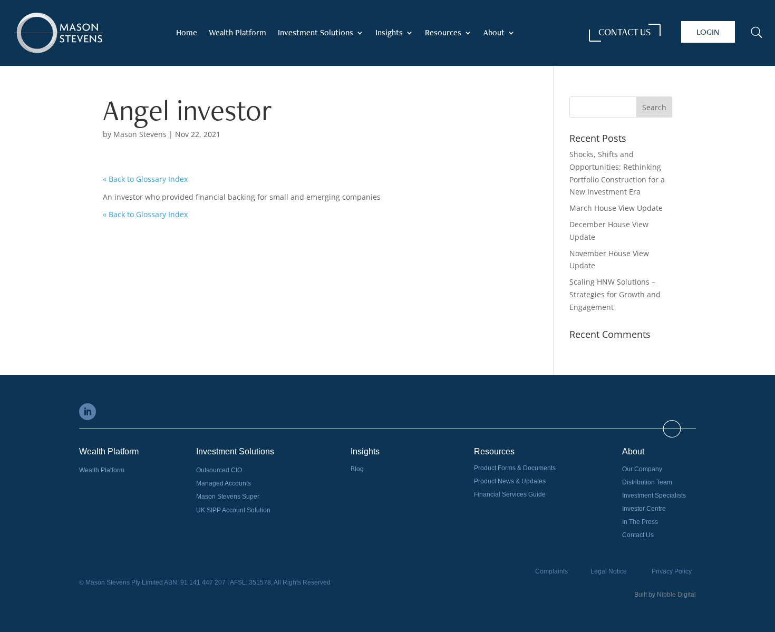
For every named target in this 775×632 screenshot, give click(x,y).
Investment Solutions (315, 33)
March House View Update (616, 208)
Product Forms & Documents (515, 468)
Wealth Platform (237, 33)
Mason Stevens (140, 134)
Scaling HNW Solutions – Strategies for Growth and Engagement (615, 294)
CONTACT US (624, 32)
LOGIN (707, 31)
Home (186, 33)
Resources (443, 33)
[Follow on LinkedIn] (87, 411)
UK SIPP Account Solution (233, 510)
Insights (389, 33)
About (494, 33)
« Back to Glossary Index (145, 179)
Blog (357, 469)
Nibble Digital (676, 594)
